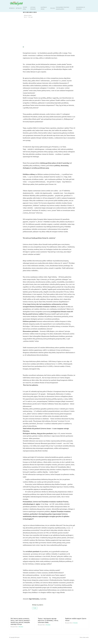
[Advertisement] (49, 31)
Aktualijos (19, 8)
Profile (34, 608)
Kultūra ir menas (44, 8)
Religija (52, 8)
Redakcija (12, 8)
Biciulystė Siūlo (14, 626)
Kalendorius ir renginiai (80, 8)
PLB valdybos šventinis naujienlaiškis (62, 8)
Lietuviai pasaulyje (33, 8)
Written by (28, 15)
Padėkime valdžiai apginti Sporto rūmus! (75, 619)
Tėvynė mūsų (25, 8)
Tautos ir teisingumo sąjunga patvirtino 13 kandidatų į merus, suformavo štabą (48, 620)
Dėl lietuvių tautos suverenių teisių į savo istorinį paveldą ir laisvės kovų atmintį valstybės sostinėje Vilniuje (20, 621)
